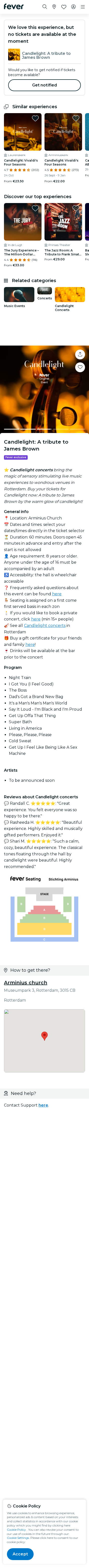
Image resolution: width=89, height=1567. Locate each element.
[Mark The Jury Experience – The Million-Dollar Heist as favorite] (35, 208)
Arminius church (25, 983)
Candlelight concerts (45, 625)
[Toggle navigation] (83, 7)
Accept (20, 1554)
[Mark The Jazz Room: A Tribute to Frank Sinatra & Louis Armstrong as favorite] (76, 208)
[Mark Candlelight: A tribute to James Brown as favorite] (80, 367)
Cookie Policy (16, 1529)
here (57, 594)
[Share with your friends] (80, 354)
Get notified (44, 85)
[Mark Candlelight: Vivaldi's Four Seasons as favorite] (35, 118)
